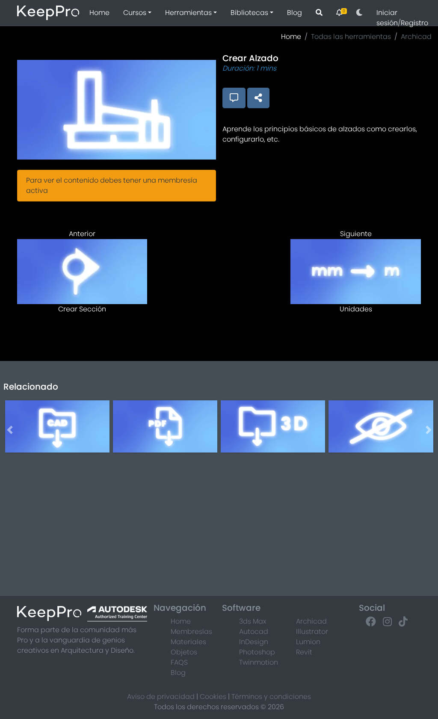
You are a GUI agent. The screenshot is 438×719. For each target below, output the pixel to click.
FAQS (179, 662)
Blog (294, 13)
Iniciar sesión (387, 18)
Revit (304, 652)
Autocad (253, 631)
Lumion (308, 642)
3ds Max (252, 621)
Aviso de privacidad (161, 696)
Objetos (184, 652)
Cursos (134, 13)
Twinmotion (258, 662)
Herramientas (188, 13)
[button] (359, 12)
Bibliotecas (249, 13)
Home (99, 13)
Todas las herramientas (351, 36)
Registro (414, 23)
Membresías (191, 631)
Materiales (188, 642)
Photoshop (257, 652)
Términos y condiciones (271, 696)
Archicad (416, 36)
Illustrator (312, 631)
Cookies (213, 696)
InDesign (253, 642)
